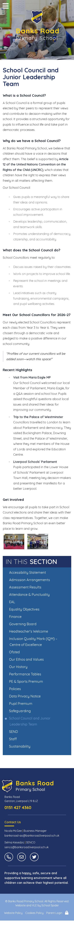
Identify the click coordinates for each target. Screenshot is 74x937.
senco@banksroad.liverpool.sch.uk (26, 847)
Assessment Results (25, 587)
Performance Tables (25, 674)
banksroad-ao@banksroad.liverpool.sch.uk (31, 835)
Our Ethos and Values (27, 659)
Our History (19, 667)
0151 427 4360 (17, 807)
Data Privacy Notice (25, 696)
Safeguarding (20, 711)
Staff (13, 739)
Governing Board (23, 624)
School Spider (50, 905)
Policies (15, 689)
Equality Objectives (24, 609)
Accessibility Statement (28, 572)
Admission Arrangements (30, 580)
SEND (14, 731)
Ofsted (15, 652)
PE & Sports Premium (26, 681)
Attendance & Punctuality (30, 594)
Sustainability (20, 746)
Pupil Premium (21, 703)
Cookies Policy (34, 913)
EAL (12, 602)
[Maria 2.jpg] (14, 541)
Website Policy (13, 913)
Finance (16, 616)
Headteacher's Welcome (29, 631)
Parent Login (54, 913)
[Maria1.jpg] (37, 541)
